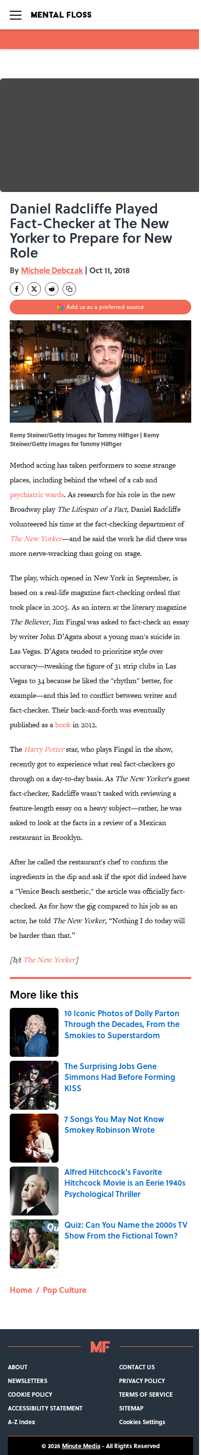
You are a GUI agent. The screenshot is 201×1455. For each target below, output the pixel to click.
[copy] (69, 289)
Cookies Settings (142, 1421)
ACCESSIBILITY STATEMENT (45, 1408)
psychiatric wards (37, 494)
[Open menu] (15, 15)
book (63, 724)
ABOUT (17, 1366)
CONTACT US (137, 1366)
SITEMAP (131, 1408)
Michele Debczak (52, 270)
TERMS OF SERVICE (146, 1394)
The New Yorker (36, 538)
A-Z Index (21, 1421)
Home (21, 1289)
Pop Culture (64, 1289)
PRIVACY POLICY (142, 1380)
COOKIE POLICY (30, 1394)
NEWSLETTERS (27, 1380)
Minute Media (81, 1445)
